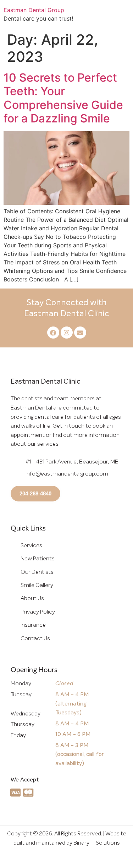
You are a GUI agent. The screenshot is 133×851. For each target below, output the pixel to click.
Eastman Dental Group (34, 9)
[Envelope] (80, 332)
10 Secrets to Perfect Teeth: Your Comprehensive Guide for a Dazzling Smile (63, 98)
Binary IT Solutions (96, 843)
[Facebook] (53, 332)
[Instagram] (67, 332)
